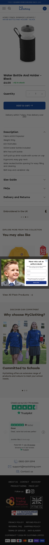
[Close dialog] (46, 261)
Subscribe (36, 282)
